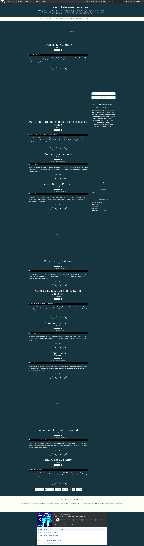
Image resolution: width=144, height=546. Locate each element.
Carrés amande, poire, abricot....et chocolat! (58, 292)
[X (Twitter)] (102, 1)
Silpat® (58, 325)
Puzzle (58, 186)
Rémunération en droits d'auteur (88, 503)
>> (80, 489)
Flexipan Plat (58, 296)
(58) (95, 206)
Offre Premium (98, 503)
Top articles (63, 503)
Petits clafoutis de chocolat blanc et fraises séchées (58, 123)
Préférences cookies (119, 503)
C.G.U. (79, 503)
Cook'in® (58, 47)
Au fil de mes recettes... (72, 7)
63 (53, 489)
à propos (76, 524)
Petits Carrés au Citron (58, 459)
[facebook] (99, 1)
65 (60, 489)
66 (63, 489)
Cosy (58, 432)
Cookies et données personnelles (108, 503)
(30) (99, 210)
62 (49, 489)
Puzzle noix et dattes (58, 261)
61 (46, 489)
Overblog (80, 499)
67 (66, 489)
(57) (95, 208)
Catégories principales (61, 18)
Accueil (40, 18)
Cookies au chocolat (58, 323)
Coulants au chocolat (58, 154)
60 (42, 489)
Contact (86, 18)
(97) (97, 202)
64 (56, 489)
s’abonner (58, 524)
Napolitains (58, 353)
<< (36, 489)
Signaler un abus (74, 503)
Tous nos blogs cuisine (91, 1)
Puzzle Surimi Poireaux (58, 184)
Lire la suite (58, 65)
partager (67, 524)
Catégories (48, 18)
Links (93, 192)
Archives (79, 18)
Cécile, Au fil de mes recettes (32, 503)
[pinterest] (104, 1)
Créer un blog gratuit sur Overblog (53, 503)
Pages (72, 18)
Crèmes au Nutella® (58, 44)
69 (73, 489)
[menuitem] (39, 19)
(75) (95, 204)
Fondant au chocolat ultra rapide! (58, 430)
